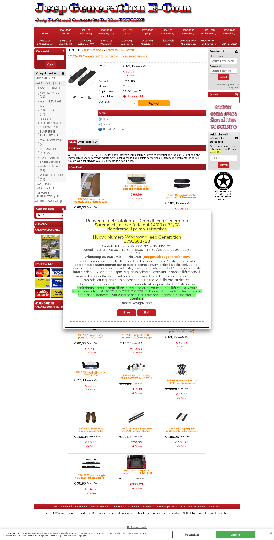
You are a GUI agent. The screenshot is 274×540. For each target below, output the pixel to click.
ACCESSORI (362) (48, 83)
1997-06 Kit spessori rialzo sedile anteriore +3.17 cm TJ (136, 376)
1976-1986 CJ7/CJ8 (147, 32)
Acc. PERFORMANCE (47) (50, 110)
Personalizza (192, 534)
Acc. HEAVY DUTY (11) (51, 94)
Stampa (107, 119)
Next (93, 82)
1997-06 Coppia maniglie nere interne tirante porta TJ (90, 476)
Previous (70, 82)
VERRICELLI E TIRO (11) (52, 177)
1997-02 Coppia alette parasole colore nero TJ (91, 336)
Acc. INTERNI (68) (51, 101)
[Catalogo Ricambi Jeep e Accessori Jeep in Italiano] (50, 257)
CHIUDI (271, 533)
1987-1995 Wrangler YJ (188, 32)
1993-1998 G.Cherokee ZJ (208, 32)
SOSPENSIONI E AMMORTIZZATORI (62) (52, 166)
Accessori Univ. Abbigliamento (188, 42)
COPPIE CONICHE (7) (51, 142)
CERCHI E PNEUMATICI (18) (48, 194)
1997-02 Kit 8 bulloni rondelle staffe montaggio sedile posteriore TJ (181, 381)
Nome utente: (217, 56)
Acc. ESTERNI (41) (51, 88)
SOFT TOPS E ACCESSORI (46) (47, 185)
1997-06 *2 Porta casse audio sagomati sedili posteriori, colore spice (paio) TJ (90, 429)
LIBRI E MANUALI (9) (50, 201)
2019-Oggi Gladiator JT (147, 42)
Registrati (234, 87)
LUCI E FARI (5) (49, 158)
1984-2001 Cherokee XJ (167, 32)
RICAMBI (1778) (47, 78)
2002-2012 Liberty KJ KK (65, 42)
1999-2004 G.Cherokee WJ (45, 42)
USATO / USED (229, 43)
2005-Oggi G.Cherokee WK (86, 42)
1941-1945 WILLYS (65, 32)
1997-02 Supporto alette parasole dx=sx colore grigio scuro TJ (136, 336)
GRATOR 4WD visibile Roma (208, 42)
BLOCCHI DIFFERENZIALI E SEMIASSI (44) (51, 123)
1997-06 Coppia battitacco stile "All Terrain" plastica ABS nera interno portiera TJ (136, 429)
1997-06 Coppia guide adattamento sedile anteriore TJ (182, 429)
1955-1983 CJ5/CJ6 (127, 32)
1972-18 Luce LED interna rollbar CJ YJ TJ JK (91, 373)
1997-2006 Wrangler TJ (229, 32)
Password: (215, 66)
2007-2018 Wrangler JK (106, 42)
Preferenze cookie (137, 527)
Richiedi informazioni (114, 129)
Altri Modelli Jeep (168, 42)
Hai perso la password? (227, 84)
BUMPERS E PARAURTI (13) (49, 133)
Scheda (72, 142)
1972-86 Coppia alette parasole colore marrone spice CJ (90, 200)
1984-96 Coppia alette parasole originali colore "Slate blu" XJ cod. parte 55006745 (136, 187)
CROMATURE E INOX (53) (49, 151)
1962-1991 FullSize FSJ (86, 32)
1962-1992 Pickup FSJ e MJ (106, 32)
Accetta (235, 534)
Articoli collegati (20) (88, 142)
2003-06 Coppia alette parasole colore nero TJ (182, 330)
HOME (45, 33)
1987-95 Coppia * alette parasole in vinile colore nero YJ (181, 196)
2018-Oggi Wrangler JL (127, 42)
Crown (126, 86)
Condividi (108, 124)
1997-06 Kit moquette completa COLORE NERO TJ (136, 471)
